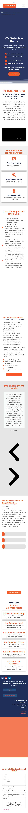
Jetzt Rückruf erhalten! (14, 592)
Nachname (6, 784)
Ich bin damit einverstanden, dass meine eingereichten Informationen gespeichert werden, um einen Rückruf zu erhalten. (15, 804)
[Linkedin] (9, 678)
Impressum (24, 711)
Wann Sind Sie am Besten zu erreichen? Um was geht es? (14, 791)
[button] (23, 5)
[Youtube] (6, 678)
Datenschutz (23, 713)
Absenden (6, 809)
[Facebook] (2, 678)
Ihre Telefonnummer (8, 786)
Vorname (5, 779)
